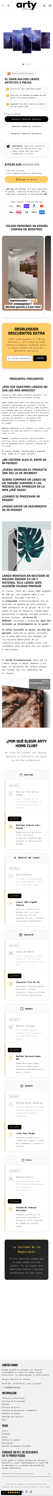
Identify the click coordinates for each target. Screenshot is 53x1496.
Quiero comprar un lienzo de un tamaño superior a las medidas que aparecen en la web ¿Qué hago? (24, 484)
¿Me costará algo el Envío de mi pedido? (24, 461)
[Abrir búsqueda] (8, 5)
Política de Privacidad (13, 1401)
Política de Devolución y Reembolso (19, 1410)
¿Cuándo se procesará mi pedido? (21, 498)
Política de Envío (11, 1407)
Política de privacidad (37, 1484)
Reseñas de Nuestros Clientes (16, 1446)
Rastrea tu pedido (11, 1440)
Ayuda (4, 1437)
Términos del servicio (13, 1417)
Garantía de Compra (11, 1413)
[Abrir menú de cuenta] (44, 5)
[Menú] (3, 6)
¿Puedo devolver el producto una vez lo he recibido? (24, 471)
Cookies (5, 1404)
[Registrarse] (48, 1473)
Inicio (5, 1431)
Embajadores (7, 1443)
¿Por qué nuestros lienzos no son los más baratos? (24, 389)
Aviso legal (45, 1487)
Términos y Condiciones (13, 1398)
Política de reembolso (15, 1484)
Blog (4, 1420)
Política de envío (31, 1487)
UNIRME (40, 358)
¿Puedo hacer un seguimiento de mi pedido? (24, 508)
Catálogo (6, 1434)
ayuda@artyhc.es (12, 1387)
